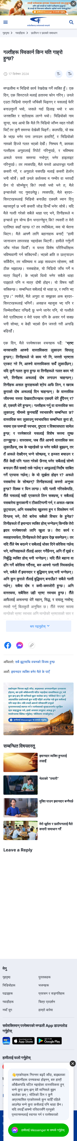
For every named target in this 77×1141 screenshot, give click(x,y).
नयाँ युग (7, 1010)
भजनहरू (43, 985)
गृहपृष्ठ (6, 33)
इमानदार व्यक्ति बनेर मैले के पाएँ (30, 671)
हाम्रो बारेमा (45, 1010)
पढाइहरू (8, 993)
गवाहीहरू (20, 33)
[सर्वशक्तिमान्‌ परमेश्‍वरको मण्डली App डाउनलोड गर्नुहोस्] (6, 1040)
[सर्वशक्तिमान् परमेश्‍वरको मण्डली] (38, 22)
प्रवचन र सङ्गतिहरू (51, 993)
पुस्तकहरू (44, 977)
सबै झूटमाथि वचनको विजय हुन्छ (35, 662)
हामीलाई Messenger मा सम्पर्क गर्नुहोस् (42, 1130)
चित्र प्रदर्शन (46, 1002)
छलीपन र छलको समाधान (44, 33)
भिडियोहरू (9, 985)
